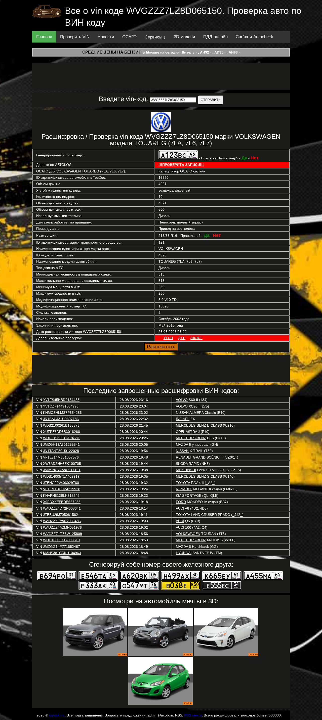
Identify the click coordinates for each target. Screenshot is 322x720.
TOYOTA (183, 483)
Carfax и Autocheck (254, 36)
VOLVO (182, 400)
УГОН (168, 338)
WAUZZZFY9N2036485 (62, 521)
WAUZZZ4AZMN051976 (62, 527)
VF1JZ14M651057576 (61, 457)
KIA (178, 495)
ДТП (181, 338)
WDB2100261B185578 (61, 425)
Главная (44, 36)
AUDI (180, 508)
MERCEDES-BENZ (191, 425)
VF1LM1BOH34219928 (61, 489)
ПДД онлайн (215, 36)
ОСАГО (129, 36)
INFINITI (182, 419)
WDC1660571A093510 (61, 540)
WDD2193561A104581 (61, 438)
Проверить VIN (75, 36)
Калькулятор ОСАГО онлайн (181, 171)
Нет (255, 157)
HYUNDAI (183, 553)
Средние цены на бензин (112, 52)
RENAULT (184, 457)
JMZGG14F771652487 (61, 547)
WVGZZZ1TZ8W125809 (62, 534)
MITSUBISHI (186, 470)
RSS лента (193, 715)
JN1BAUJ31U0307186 (61, 419)
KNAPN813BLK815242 (61, 495)
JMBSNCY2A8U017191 (61, 470)
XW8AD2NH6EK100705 (62, 464)
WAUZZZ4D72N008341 (62, 508)
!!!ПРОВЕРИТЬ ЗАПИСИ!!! (181, 165)
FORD (181, 502)
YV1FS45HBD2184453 (61, 400)
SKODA (182, 464)
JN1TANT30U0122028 (61, 451)
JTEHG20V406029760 (61, 483)
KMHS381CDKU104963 (62, 553)
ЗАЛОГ (196, 338)
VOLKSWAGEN (170, 249)
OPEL (180, 432)
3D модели (184, 36)
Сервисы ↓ (155, 37)
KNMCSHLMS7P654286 (62, 413)
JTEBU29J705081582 (60, 515)
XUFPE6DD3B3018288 (61, 432)
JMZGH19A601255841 (61, 444)
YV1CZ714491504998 (60, 406)
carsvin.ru (57, 715)
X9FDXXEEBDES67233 (61, 502)
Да (244, 157)
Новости (106, 36)
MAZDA (182, 444)
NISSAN (182, 413)
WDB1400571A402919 (61, 476)
